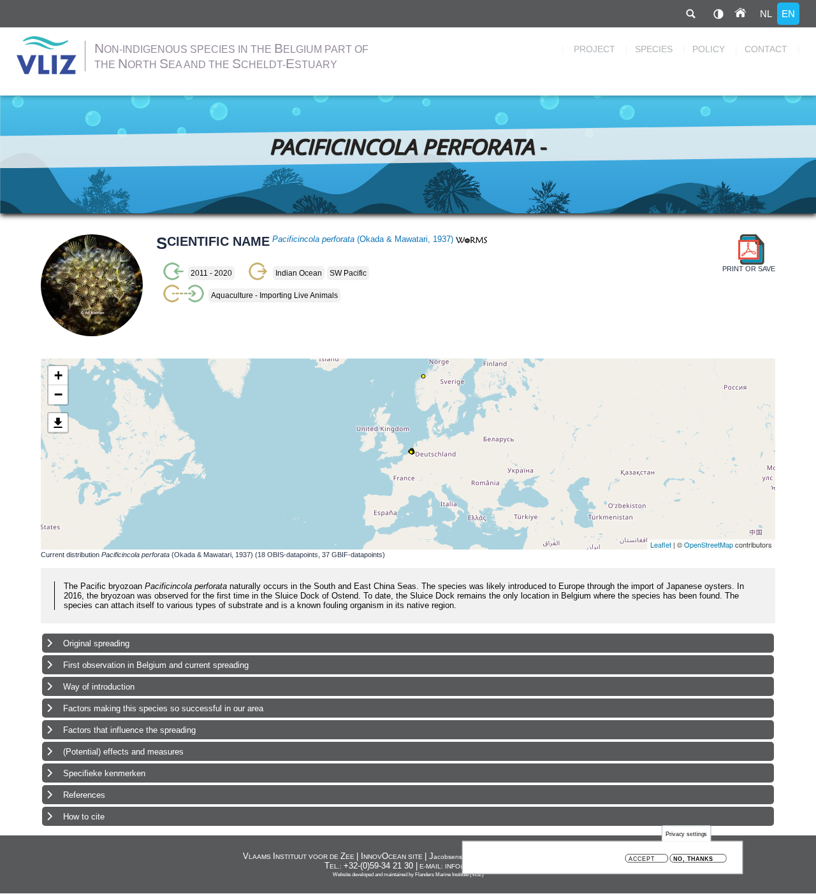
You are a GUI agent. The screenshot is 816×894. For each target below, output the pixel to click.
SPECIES (654, 49)
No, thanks (693, 858)
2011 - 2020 (211, 273)
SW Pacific (348, 273)
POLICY (708, 49)
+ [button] (58, 375)
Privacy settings (687, 833)
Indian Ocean (298, 273)
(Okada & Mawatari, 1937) (364, 239)
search (690, 14)
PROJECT (594, 49)
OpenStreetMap (708, 544)
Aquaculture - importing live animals (274, 295)
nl (766, 13)
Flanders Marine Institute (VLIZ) (449, 874)
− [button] (58, 394)
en (788, 13)
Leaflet (660, 544)
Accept (642, 858)
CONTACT (766, 49)
